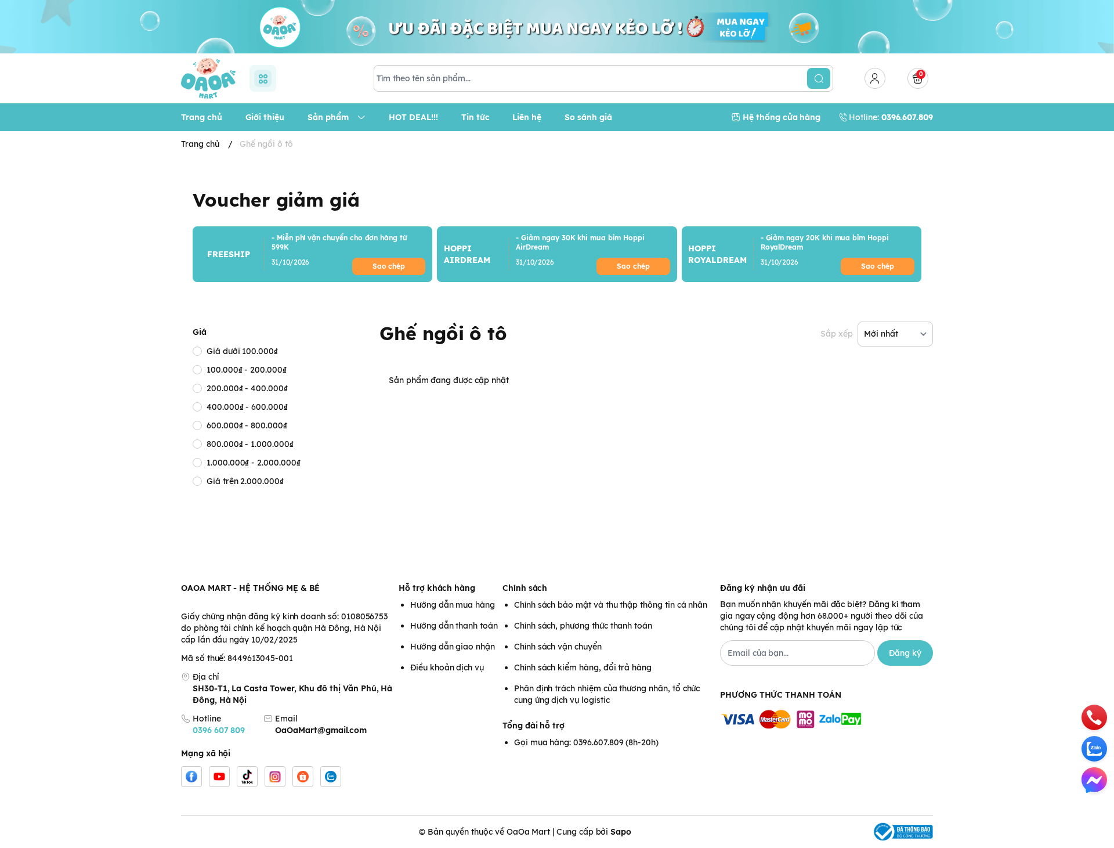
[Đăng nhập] (875, 78)
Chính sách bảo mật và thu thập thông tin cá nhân (610, 605)
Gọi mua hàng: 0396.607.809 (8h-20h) (586, 742)
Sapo (620, 832)
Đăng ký (905, 653)
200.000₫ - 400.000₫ (247, 388)
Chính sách (524, 588)
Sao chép (389, 266)
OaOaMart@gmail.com (321, 730)
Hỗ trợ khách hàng (437, 588)
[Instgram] (275, 776)
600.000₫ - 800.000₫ (247, 425)
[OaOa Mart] (208, 78)
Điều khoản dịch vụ (447, 667)
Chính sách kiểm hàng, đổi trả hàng (583, 667)
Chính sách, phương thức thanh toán (583, 625)
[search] (818, 78)
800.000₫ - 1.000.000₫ (250, 444)
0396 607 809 (219, 730)
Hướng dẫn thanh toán (454, 625)
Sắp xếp (836, 334)
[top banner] (557, 26)
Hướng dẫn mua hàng (452, 605)
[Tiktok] (247, 776)
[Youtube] (219, 776)
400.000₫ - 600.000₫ (247, 407)
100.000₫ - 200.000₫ (247, 370)
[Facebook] (191, 776)
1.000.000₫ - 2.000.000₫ (254, 462)
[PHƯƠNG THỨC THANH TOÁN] (826, 720)
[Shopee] (302, 776)
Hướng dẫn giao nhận (452, 646)
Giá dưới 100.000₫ (242, 351)
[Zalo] (330, 776)
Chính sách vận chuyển (558, 646)
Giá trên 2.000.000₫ (245, 481)
